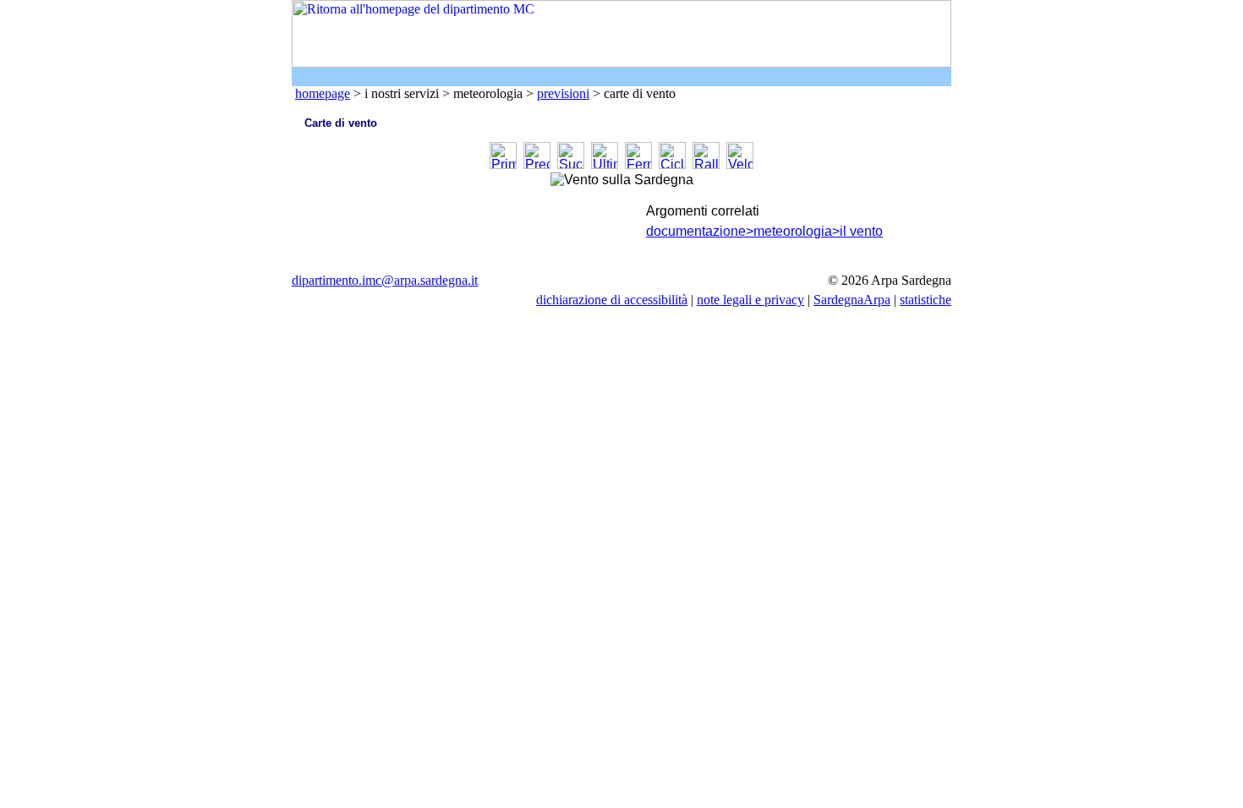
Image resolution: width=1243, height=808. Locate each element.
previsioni (563, 93)
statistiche (925, 299)
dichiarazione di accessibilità (611, 299)
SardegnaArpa (851, 299)
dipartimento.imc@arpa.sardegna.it (385, 280)
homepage (322, 93)
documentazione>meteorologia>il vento (764, 231)
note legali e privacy (750, 299)
